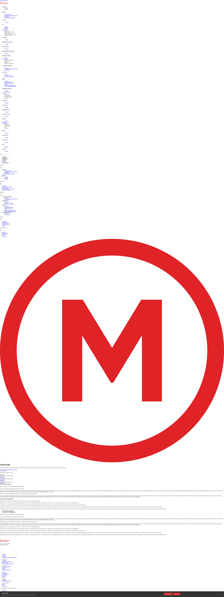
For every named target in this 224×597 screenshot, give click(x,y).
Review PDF (2, 476)
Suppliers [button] (4, 122)
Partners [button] (6, 28)
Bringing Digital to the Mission (8, 188)
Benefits (3, 225)
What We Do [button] (4, 59)
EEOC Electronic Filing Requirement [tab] (9, 512)
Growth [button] (3, 575)
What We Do (5, 159)
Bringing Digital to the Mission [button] (8, 563)
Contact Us (4, 236)
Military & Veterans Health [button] (10, 17)
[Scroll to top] (1, 538)
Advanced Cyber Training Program (11, 198)
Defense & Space (8, 170)
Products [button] (6, 26)
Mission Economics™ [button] (9, 83)
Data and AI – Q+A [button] (8, 75)
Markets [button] (3, 556)
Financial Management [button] (9, 82)
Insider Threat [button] (7, 69)
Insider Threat (7, 199)
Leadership (4, 185)
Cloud (6, 209)
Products (6, 176)
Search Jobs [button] (4, 572)
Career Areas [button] (4, 574)
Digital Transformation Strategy (10, 211)
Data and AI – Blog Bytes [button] (9, 76)
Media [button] (3, 584)
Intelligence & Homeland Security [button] (11, 15)
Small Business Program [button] (6, 581)
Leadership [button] (4, 560)
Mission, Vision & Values (7, 186)
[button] (4, 4)
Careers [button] (3, 93)
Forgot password (3, 470)
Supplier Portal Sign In (4, 469)
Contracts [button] (4, 555)
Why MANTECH (5, 223)
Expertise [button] (4, 6)
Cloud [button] (6, 84)
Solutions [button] (6, 27)
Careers (4, 160)
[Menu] (0, 153)
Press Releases (5, 233)
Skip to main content (4, 0)
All (0, 167)
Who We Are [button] (4, 29)
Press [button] (3, 585)
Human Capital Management (10, 210)
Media (3, 232)
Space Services (7, 214)
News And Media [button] (5, 123)
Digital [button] (3, 568)
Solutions (6, 178)
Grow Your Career (5, 224)
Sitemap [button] (3, 591)
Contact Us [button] (4, 590)
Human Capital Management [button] (10, 85)
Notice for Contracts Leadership (5, 484)
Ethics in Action (5, 187)
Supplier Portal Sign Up (13, 469)
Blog (3, 235)
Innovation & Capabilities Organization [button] (9, 557)
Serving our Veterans (6, 190)
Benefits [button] (3, 577)
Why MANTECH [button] (5, 573)
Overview (6, 197)
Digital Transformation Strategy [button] (10, 86)
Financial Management (9, 207)
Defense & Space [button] (8, 14)
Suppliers (4, 161)
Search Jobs (4, 221)
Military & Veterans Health (10, 173)
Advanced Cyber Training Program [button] (11, 68)
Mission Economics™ (9, 208)
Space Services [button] (7, 91)
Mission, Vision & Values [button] (7, 561)
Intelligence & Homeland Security (11, 171)
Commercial (7, 172)
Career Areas (4, 222)
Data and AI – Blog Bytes (9, 204)
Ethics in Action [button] (5, 562)
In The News (4, 234)
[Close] (222, 594)
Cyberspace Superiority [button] (6, 566)
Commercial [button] (7, 16)
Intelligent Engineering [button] (6, 569)
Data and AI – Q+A (8, 202)
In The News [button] (4, 586)
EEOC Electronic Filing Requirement (6, 498)
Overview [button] (6, 22)
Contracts (4, 174)
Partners (6, 179)
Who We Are (5, 158)
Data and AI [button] (4, 567)
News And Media (5, 162)
